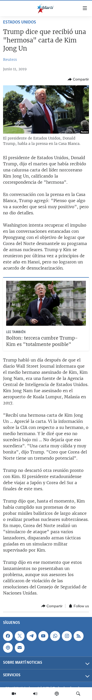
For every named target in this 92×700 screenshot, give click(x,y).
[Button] (78, 79)
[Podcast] (56, 693)
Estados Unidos (19, 22)
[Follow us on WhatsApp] (55, 636)
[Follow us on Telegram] (31, 636)
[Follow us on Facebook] (8, 636)
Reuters (10, 59)
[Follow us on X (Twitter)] (20, 636)
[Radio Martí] (35, 693)
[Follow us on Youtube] (43, 636)
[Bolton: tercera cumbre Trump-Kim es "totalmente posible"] (46, 303)
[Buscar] (78, 693)
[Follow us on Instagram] (67, 636)
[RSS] (78, 636)
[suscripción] (20, 647)
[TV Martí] (13, 693)
